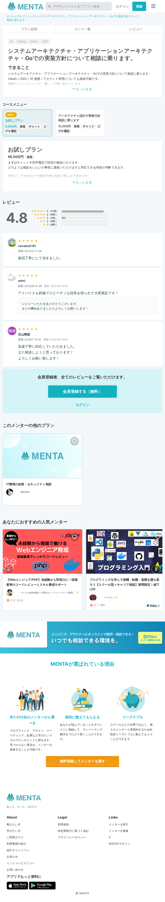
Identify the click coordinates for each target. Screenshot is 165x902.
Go (11, 41)
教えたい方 (14, 824)
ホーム (10, 16)
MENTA (84, 893)
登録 (139, 6)
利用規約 (63, 824)
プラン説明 (29, 29)
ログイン (122, 6)
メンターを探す (118, 824)
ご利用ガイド (15, 837)
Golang (21, 41)
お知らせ (12, 856)
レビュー (135, 29)
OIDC (45, 41)
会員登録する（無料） (82, 391)
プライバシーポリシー (72, 837)
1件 (53, 218)
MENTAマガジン (119, 843)
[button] (156, 569)
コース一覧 (82, 29)
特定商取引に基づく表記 (73, 830)
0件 (53, 214)
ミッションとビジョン (21, 863)
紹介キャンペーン (18, 850)
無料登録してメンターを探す (82, 761)
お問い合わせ (15, 869)
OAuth (34, 41)
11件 (53, 211)
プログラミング (25, 16)
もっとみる (83, 89)
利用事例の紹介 (16, 843)
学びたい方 (14, 830)
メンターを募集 (118, 830)
